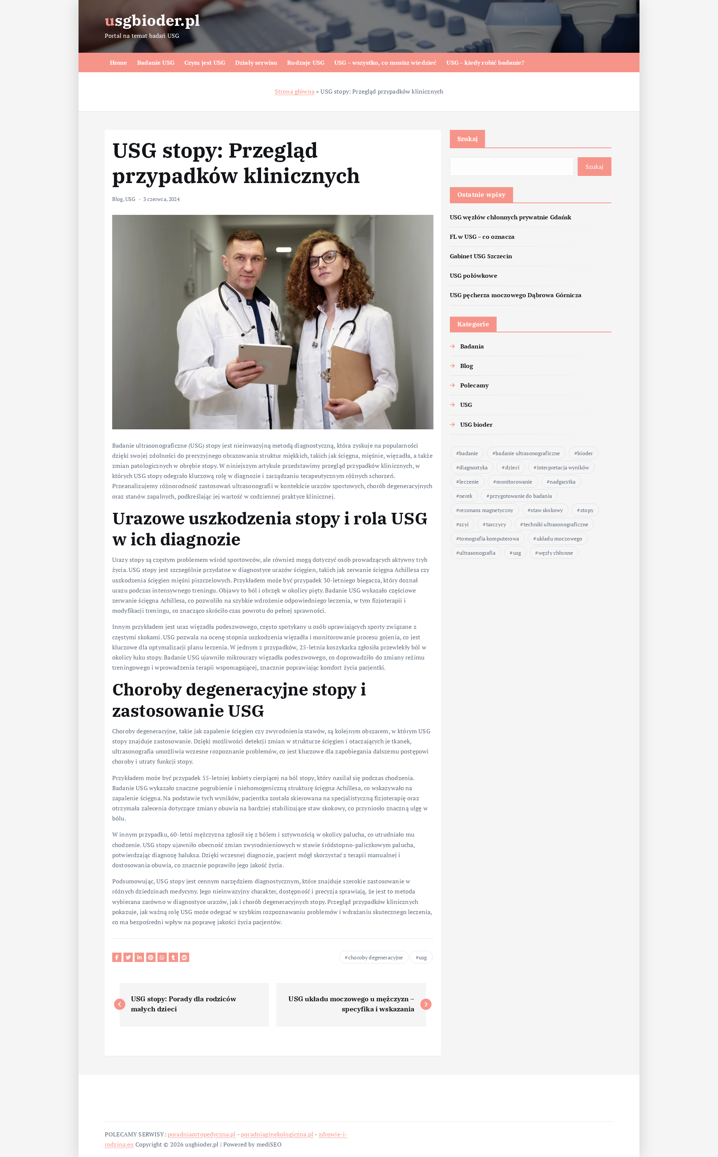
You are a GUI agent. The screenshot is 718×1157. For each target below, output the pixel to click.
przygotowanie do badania (521, 495)
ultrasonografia (477, 552)
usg (423, 957)
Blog (117, 199)
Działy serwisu (256, 62)
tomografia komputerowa (489, 538)
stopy (586, 510)
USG (130, 199)
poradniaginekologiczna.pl (277, 1134)
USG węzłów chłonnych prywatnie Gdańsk (510, 217)
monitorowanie (514, 481)
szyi (464, 524)
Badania (472, 346)
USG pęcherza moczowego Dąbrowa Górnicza (516, 295)
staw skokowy (547, 510)
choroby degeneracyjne (375, 957)
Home (119, 62)
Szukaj (467, 138)
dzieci (512, 467)
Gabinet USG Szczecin (481, 256)
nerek (465, 495)
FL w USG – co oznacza (482, 236)
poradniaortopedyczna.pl (202, 1134)
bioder (585, 453)
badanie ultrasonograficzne (527, 453)
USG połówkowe (473, 275)
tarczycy (496, 524)
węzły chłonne (555, 552)
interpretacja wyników (563, 467)
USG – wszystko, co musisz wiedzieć (385, 62)
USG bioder (476, 424)
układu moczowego (560, 538)
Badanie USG (155, 62)
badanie (468, 453)
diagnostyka (473, 467)
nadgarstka (563, 481)
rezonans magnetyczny (486, 510)
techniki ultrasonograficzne (556, 524)
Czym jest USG (204, 62)
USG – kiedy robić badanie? (485, 62)
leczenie (469, 481)
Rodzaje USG (305, 62)
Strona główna (294, 91)
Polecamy (474, 385)
